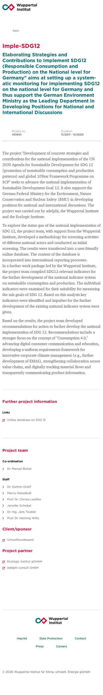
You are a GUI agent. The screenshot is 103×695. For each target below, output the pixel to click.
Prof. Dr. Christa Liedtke (24, 499)
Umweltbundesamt (20, 539)
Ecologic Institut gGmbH (24, 561)
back (15, 30)
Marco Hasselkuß (19, 493)
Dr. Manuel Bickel (19, 468)
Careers (61, 646)
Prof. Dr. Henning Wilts (23, 518)
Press (40, 646)
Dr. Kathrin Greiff (19, 487)
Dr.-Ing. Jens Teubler (21, 512)
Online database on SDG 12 (26, 420)
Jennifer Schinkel (19, 505)
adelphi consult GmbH (23, 567)
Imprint (22, 638)
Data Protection (51, 638)
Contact (80, 638)
